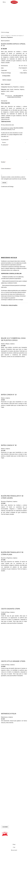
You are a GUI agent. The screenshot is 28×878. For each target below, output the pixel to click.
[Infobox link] (14, 739)
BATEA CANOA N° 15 (9, 395)
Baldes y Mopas (5, 343)
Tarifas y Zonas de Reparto (7, 796)
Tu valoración (5, 144)
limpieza (22, 89)
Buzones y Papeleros (7, 37)
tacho (7, 91)
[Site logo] (14, 2)
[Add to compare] (3, 335)
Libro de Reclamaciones (6, 797)
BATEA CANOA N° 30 (9, 445)
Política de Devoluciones (6, 794)
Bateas (3, 398)
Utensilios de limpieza (17, 35)
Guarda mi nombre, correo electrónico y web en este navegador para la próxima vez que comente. (13, 177)
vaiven (11, 91)
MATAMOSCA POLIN (8, 714)
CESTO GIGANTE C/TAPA (10, 609)
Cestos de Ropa (5, 612)
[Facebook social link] (5, 94)
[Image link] (12, 806)
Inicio (2, 35)
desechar (16, 89)
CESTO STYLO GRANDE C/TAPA (13, 661)
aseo (8, 89)
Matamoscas (4, 717)
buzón (11, 89)
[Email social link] (7, 94)
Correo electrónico (6, 168)
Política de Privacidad (6, 791)
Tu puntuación (5, 139)
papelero (3, 91)
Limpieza (7, 35)
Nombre (3, 162)
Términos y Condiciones (6, 793)
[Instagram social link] (5, 813)
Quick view (3, 362)
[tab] (8, 95)
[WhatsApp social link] (9, 94)
